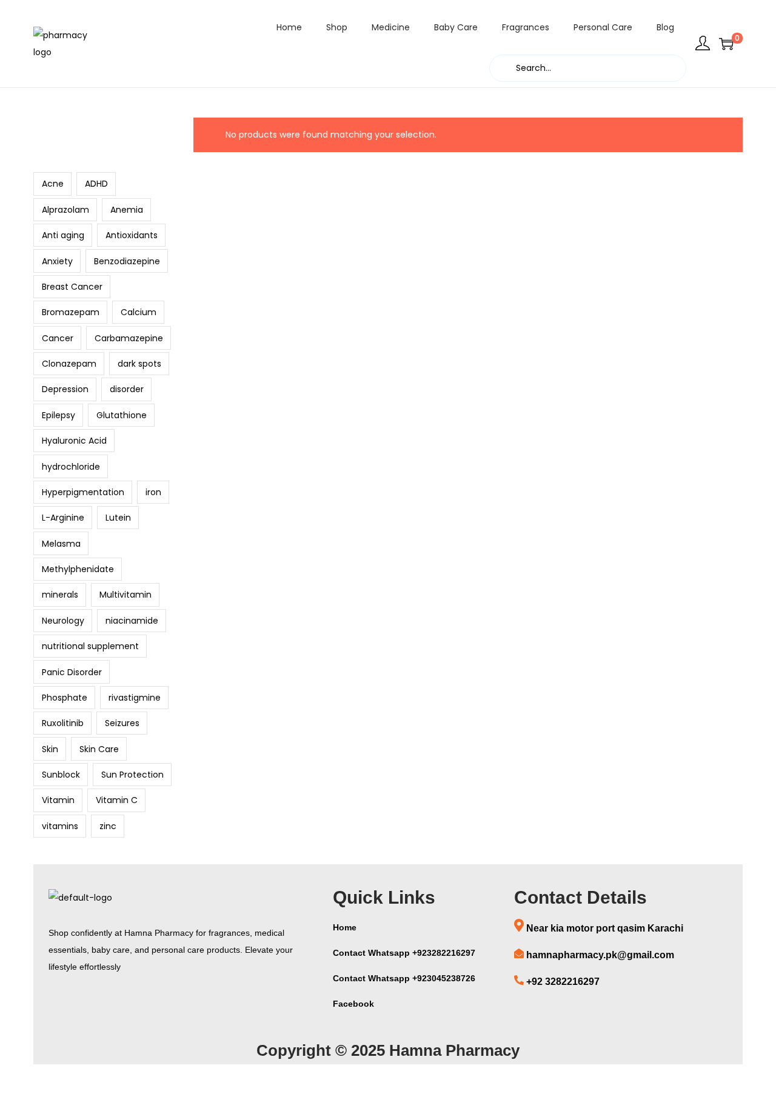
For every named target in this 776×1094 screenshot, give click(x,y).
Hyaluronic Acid (74, 441)
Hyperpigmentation (83, 492)
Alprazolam (65, 210)
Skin (50, 749)
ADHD (96, 184)
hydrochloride (71, 467)
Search (160, 133)
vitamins (60, 826)
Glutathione (121, 415)
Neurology (63, 621)
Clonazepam (69, 364)
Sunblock (61, 775)
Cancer (57, 338)
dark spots (139, 364)
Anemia (126, 210)
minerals (60, 595)
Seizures (122, 723)
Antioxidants (131, 235)
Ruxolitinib (63, 723)
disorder (127, 389)
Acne (53, 184)
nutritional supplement (90, 646)
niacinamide (131, 621)
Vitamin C (117, 800)
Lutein (118, 518)
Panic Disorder (72, 672)
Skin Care (99, 749)
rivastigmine (135, 698)
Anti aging (63, 235)
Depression (65, 389)
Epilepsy (58, 415)
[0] (726, 43)
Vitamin (58, 800)
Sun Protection (132, 775)
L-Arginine (63, 518)
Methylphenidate (78, 569)
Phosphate (64, 698)
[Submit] (501, 68)
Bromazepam (70, 312)
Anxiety (57, 261)
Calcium (138, 312)
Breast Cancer (72, 287)
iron (153, 492)
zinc (107, 826)
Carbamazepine (129, 338)
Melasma (61, 544)
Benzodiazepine (127, 261)
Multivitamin (125, 595)
